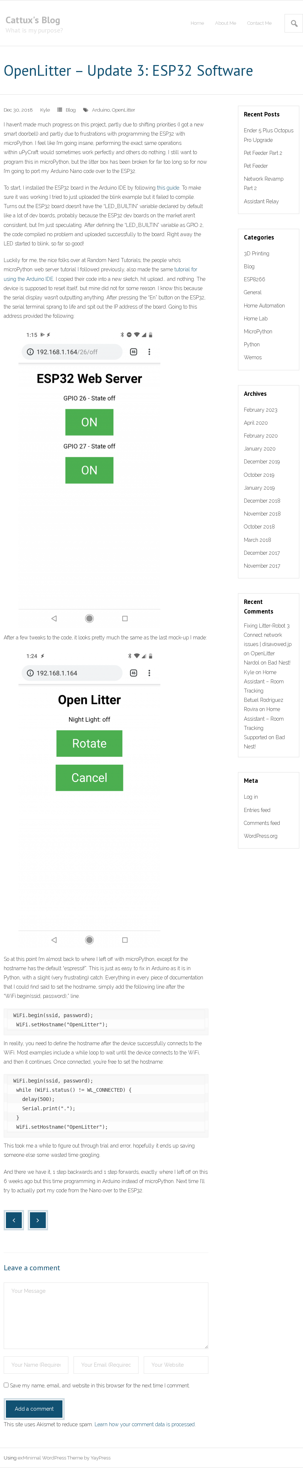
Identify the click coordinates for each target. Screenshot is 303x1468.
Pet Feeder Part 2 (263, 153)
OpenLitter (123, 110)
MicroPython (258, 331)
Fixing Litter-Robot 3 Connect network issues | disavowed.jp (268, 635)
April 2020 (256, 423)
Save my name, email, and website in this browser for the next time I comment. (100, 1386)
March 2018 (257, 540)
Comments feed (262, 823)
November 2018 (262, 514)
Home (197, 23)
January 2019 (259, 488)
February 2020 (261, 436)
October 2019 (259, 475)
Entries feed (257, 810)
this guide (168, 188)
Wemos (253, 357)
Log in (251, 797)
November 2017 (262, 566)
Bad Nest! (279, 663)
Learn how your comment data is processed (145, 1424)
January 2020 (260, 449)
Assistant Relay (261, 201)
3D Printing (256, 253)
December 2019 (262, 462)
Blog (71, 110)
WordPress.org (261, 836)
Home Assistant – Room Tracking (264, 681)
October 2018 (259, 527)
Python (252, 344)
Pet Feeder (256, 166)
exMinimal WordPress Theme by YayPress (64, 1458)
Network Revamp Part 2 (263, 183)
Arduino (101, 110)
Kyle (45, 110)
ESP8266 (254, 279)
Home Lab (256, 319)
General (253, 292)
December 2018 (262, 501)
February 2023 (261, 410)
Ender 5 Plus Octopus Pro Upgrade (268, 135)
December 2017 (262, 553)
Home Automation (264, 306)
